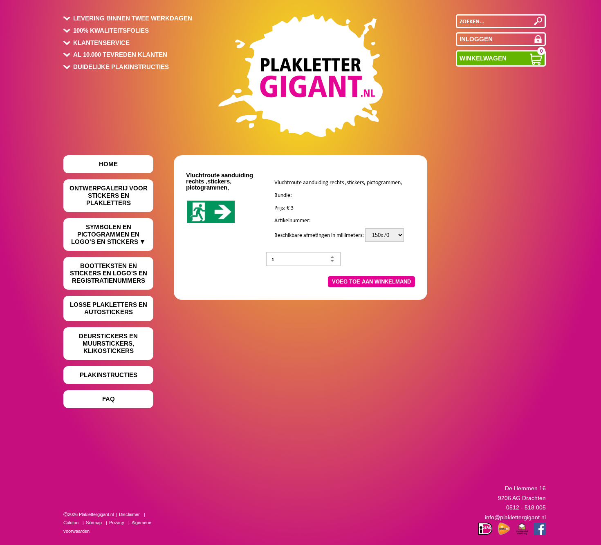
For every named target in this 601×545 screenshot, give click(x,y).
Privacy (116, 522)
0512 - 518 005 (526, 507)
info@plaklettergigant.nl (515, 517)
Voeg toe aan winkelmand (371, 282)
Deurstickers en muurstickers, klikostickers (108, 343)
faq (108, 398)
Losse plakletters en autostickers (108, 308)
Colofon (70, 522)
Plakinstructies (108, 374)
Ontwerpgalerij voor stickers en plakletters (109, 195)
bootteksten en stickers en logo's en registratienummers (108, 273)
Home (108, 164)
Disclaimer (129, 514)
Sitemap (94, 522)
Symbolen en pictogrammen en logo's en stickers (105, 234)
